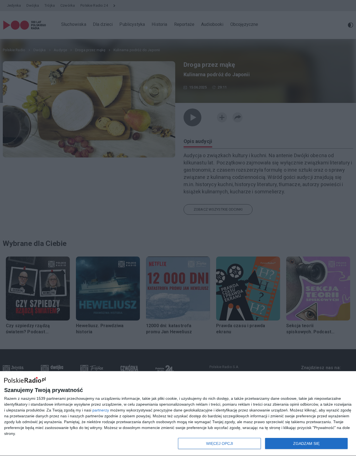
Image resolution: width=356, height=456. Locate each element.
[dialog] (178, 413)
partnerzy (100, 410)
